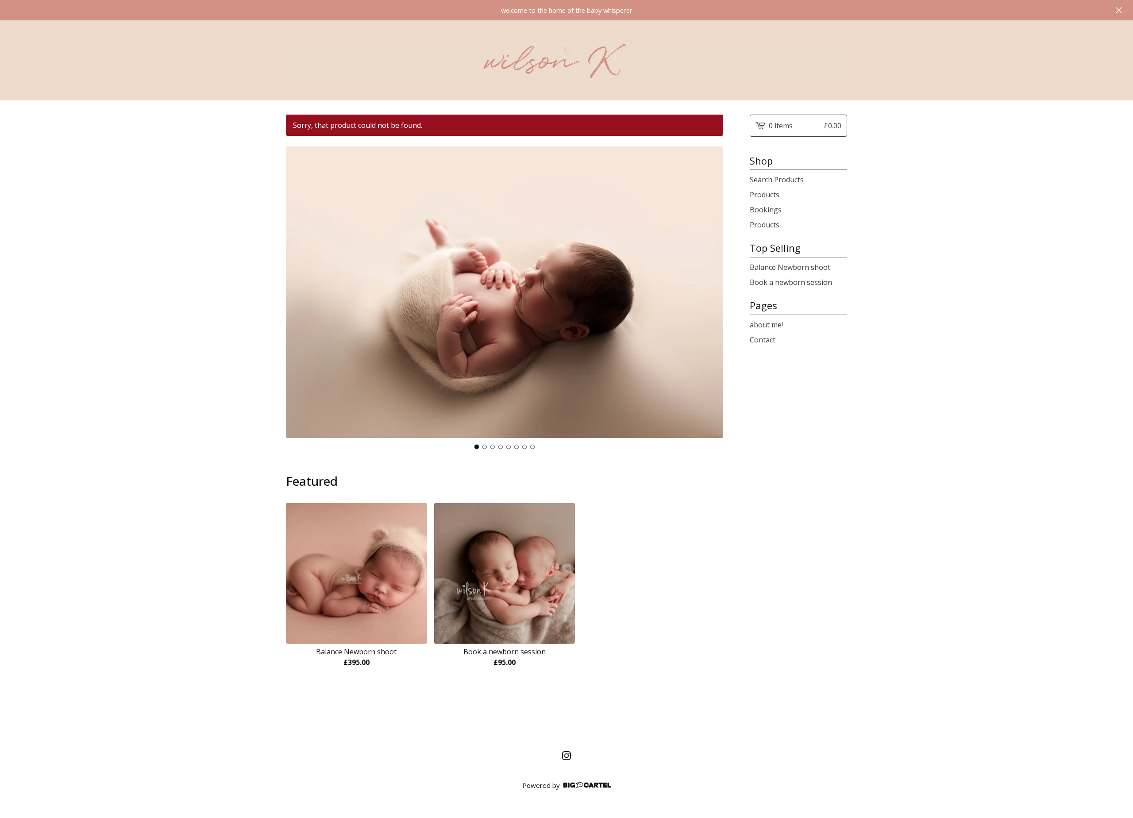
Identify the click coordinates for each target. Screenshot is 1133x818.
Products (764, 195)
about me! (766, 325)
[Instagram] (566, 755)
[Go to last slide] (298, 299)
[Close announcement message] (1119, 10)
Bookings (766, 210)
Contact (762, 340)
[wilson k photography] (566, 60)
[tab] (476, 446)
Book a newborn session (791, 282)
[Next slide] (711, 299)
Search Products (777, 179)
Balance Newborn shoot (790, 267)
